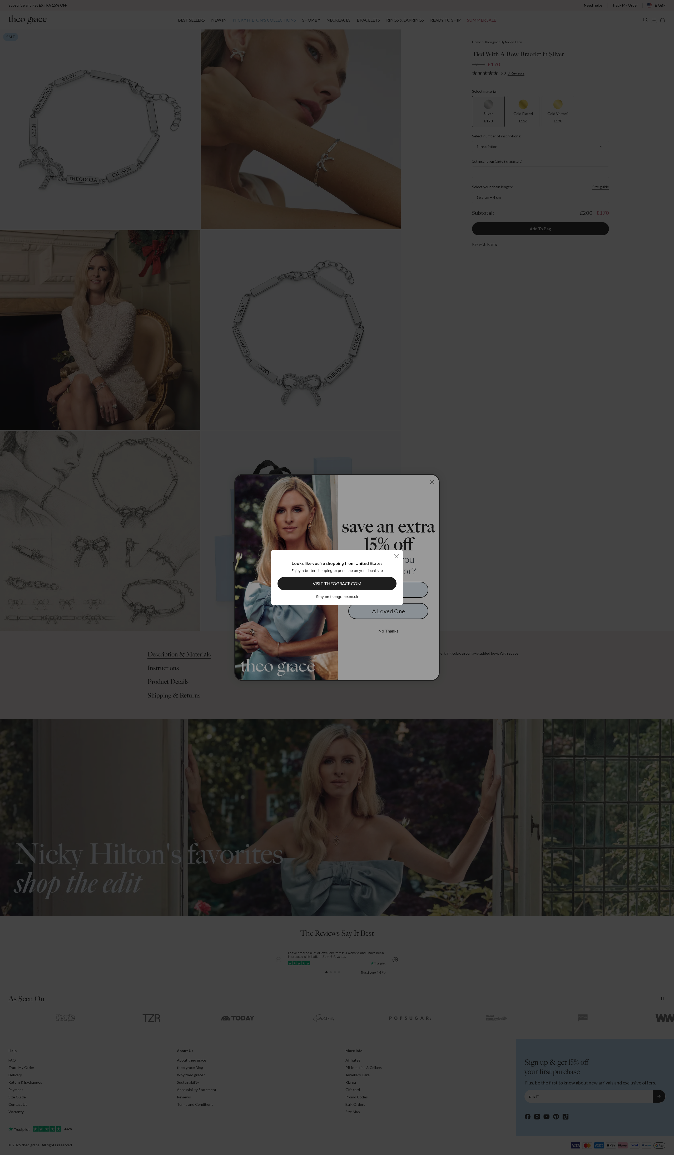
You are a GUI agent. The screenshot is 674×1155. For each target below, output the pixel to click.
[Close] (396, 556)
